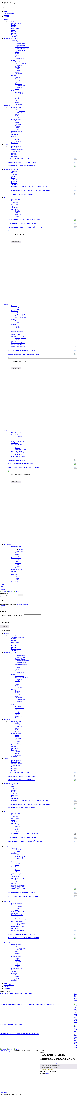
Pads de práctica (16, 35)
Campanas (18, 124)
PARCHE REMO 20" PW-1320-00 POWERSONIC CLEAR (19, 1034)
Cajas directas (15, 324)
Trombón (14, 179)
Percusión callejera (16, 131)
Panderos (17, 126)
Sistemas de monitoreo (18, 343)
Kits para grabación (17, 451)
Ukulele (13, 75)
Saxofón (13, 176)
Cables (17, 55)
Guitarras (14, 40)
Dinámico (18, 438)
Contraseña (3, 619)
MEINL (47, 1073)
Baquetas (14, 136)
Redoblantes (15, 28)
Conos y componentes (17, 344)
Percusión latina (16, 107)
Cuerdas (17, 67)
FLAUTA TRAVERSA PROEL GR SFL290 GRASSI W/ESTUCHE (30, 190)
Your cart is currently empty (8, 604)
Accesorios (14, 36)
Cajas (13, 319)
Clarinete (14, 171)
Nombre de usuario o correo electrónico (11, 615)
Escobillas (18, 141)
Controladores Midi (17, 149)
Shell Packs (14, 21)
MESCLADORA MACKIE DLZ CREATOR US (23, 354)
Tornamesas (14, 202)
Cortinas (17, 127)
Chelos (17, 97)
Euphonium (14, 181)
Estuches (17, 53)
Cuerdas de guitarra (21, 50)
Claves (17, 121)
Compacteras (15, 204)
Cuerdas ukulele (20, 85)
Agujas (13, 206)
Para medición (19, 316)
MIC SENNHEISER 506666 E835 (11, 1025)
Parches (13, 26)
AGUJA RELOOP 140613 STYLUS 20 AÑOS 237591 (25, 227)
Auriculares (14, 341)
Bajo (16, 82)
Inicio (1, 1051)
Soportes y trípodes (20, 338)
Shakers (17, 122)
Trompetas (14, 174)
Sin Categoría (8, 1051)
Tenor (16, 79)
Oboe (13, 173)
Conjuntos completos (17, 23)
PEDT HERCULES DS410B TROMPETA (21, 194)
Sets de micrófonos (20, 317)
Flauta (13, 178)
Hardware (14, 33)
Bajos (13, 60)
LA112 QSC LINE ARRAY (16, 346)
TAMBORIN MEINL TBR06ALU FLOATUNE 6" (16, 993)
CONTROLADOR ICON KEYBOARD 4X (21, 166)
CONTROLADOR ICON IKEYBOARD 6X (22, 162)
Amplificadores (19, 58)
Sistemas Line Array (17, 331)
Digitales (17, 309)
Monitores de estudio (17, 441)
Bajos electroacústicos (21, 63)
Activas (17, 321)
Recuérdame (6, 622)
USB (16, 329)
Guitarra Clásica (20, 45)
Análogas (18, 307)
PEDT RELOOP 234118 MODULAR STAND (22, 223)
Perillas (17, 216)
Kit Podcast (18, 454)
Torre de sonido (16, 333)
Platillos (13, 25)
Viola (16, 95)
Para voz (17, 312)
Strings (13, 90)
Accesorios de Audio (17, 336)
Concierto (18, 80)
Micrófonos (18, 102)
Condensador (19, 436)
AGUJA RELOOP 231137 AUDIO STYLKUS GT (24, 220)
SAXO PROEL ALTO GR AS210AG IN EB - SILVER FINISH (28, 186)
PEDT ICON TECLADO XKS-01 (18, 158)
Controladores (15, 199)
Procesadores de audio (18, 456)
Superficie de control (21, 449)
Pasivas (17, 326)
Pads (16, 446)
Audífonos (14, 207)
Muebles (17, 212)
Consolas (14, 306)
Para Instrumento (20, 314)
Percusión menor (16, 119)
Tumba (17, 114)
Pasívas (17, 322)
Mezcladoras (15, 201)
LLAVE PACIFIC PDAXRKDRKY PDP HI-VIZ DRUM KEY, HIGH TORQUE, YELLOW (30, 1004)
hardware (14, 133)
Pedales (13, 153)
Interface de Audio (16, 433)
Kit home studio (20, 453)
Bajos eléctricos (19, 62)
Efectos (17, 52)
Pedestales (14, 156)
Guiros (17, 129)
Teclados (17, 448)
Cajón (17, 109)
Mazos (17, 139)
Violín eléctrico (19, 94)
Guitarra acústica (20, 43)
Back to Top (3, 1092)
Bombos (13, 31)
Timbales (17, 116)
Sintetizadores (15, 151)
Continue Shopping (22, 604)
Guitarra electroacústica (22, 47)
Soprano (17, 77)
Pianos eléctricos (16, 146)
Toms (13, 30)
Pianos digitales (15, 148)
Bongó (17, 117)
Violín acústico (19, 92)
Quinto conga (19, 112)
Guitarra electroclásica (21, 48)
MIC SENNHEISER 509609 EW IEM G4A (21, 350)
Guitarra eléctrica (20, 42)
